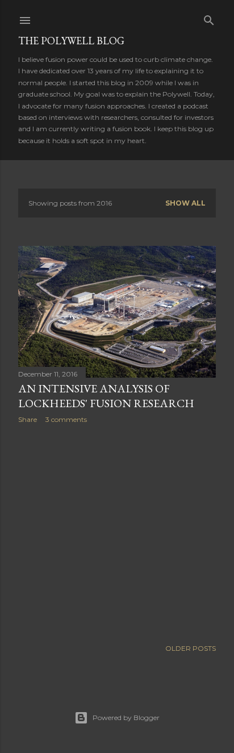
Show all (185, 203)
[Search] (209, 18)
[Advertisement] (117, 531)
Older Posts (190, 648)
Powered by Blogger (126, 717)
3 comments (66, 419)
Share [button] (27, 419)
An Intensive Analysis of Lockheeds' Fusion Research (106, 396)
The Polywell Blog (71, 40)
